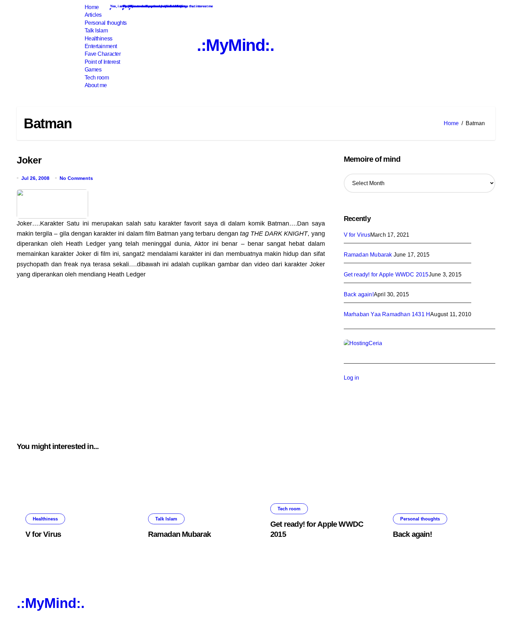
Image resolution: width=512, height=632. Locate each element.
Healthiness (97, 38)
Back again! (359, 294)
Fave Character (102, 54)
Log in (351, 378)
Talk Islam (95, 30)
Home (91, 7)
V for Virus (357, 235)
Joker (29, 160)
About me (95, 85)
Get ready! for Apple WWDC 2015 (386, 274)
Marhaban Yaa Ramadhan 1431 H (387, 314)
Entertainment (100, 46)
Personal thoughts (104, 23)
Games (92, 70)
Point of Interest (101, 62)
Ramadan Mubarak (369, 255)
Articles (92, 15)
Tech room (96, 78)
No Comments (76, 178)
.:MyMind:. (235, 45)
